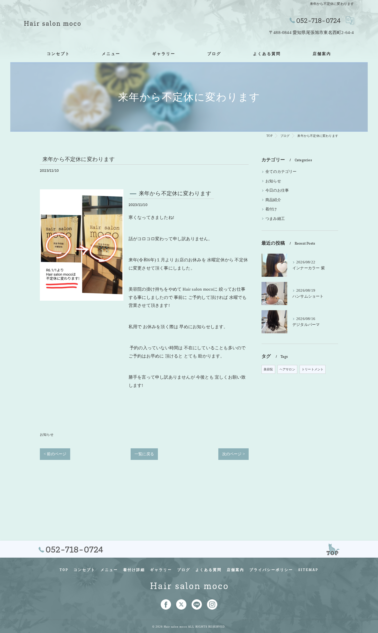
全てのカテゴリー (281, 172)
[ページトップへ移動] (333, 549)
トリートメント (312, 369)
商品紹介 (273, 200)
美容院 (268, 369)
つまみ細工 (275, 219)
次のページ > (233, 454)
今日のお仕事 (277, 190)
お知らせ (46, 434)
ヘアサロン (287, 369)
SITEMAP (308, 570)
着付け (271, 209)
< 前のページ (55, 454)
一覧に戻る (144, 454)
